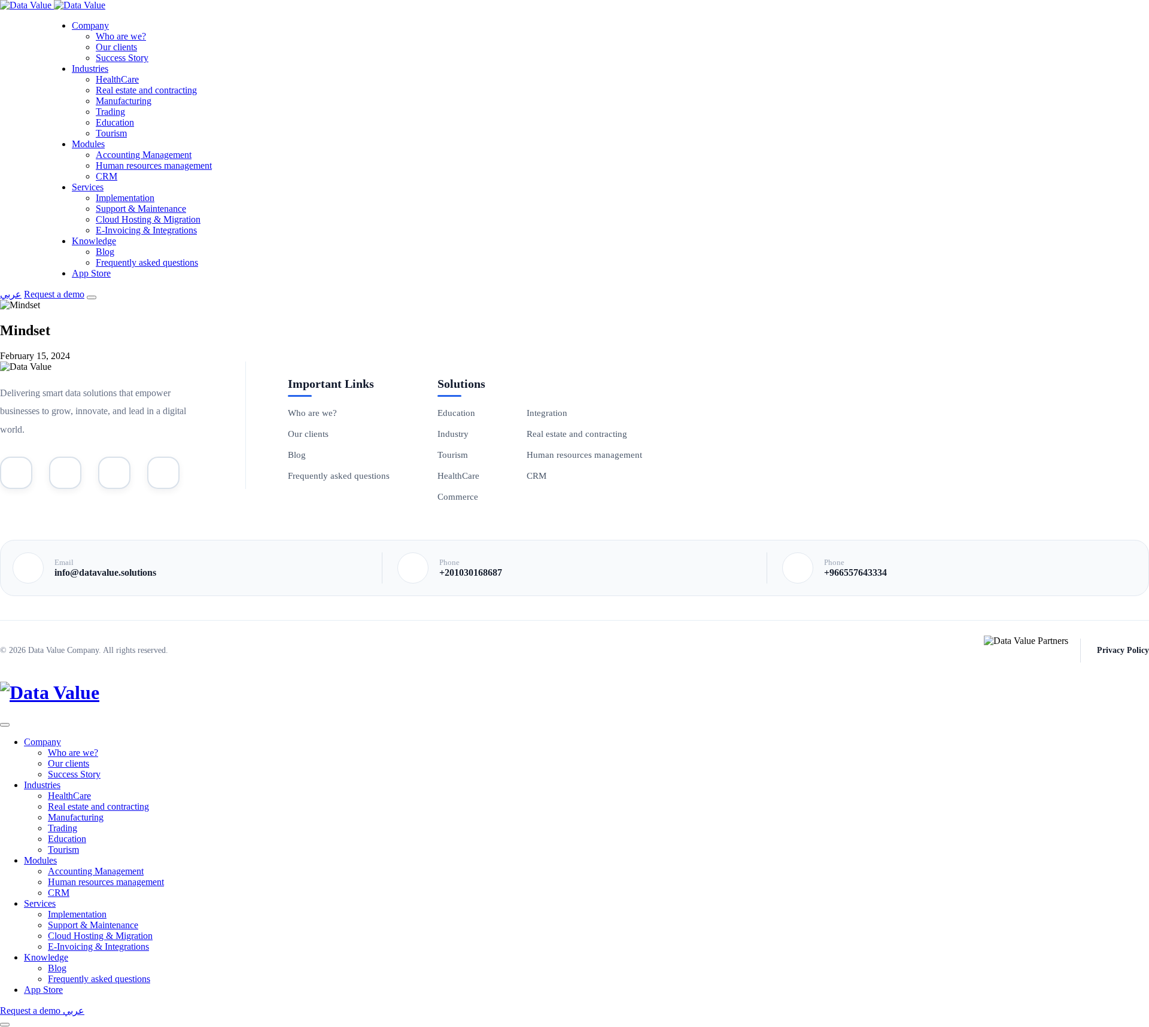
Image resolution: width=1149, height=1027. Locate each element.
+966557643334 (855, 572)
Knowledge (94, 241)
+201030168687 (470, 572)
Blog (105, 252)
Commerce (457, 497)
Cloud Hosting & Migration (148, 219)
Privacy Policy (1123, 650)
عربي (11, 294)
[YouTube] (16, 473)
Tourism (111, 133)
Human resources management (154, 165)
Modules (88, 144)
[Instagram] (114, 473)
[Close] (5, 725)
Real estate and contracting (146, 90)
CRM (106, 176)
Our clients (116, 47)
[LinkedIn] (65, 473)
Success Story (122, 58)
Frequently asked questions (147, 262)
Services (88, 187)
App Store (91, 273)
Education (115, 122)
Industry (453, 434)
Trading (110, 112)
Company (90, 25)
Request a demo (54, 294)
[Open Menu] (91, 297)
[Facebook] (163, 473)
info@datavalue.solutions (105, 572)
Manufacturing (123, 101)
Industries (90, 68)
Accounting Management (144, 155)
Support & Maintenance (141, 208)
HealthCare (117, 79)
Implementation (125, 198)
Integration (547, 413)
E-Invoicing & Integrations (146, 230)
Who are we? (121, 36)
